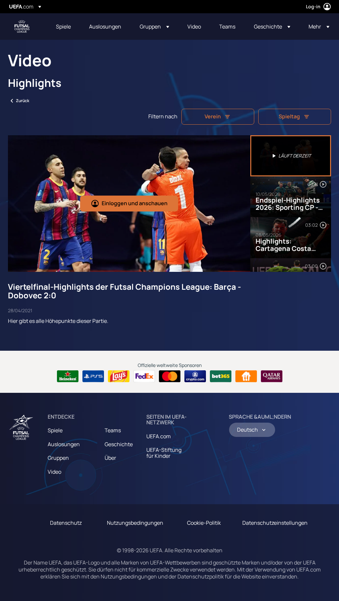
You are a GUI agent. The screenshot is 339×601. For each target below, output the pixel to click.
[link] (63, 26)
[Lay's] (118, 376)
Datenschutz (66, 522)
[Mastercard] (169, 376)
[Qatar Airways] (271, 376)
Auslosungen (64, 444)
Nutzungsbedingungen (135, 522)
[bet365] (220, 376)
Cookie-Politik (204, 522)
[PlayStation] (93, 376)
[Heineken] (67, 376)
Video (54, 471)
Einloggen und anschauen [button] (135, 203)
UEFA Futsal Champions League (22, 26)
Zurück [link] (22, 100)
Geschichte (119, 444)
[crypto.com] (195, 376)
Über (110, 457)
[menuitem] (64, 26)
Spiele (55, 430)
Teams (113, 430)
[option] (290, 155)
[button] (154, 26)
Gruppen (58, 457)
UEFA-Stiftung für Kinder (163, 452)
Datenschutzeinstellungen (275, 522)
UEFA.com (158, 436)
